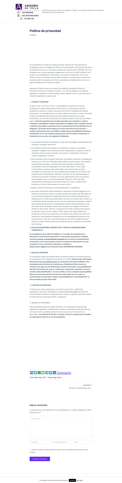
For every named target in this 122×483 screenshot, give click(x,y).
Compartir (64, 372)
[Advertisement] (44, 51)
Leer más (79, 480)
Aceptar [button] (72, 480)
